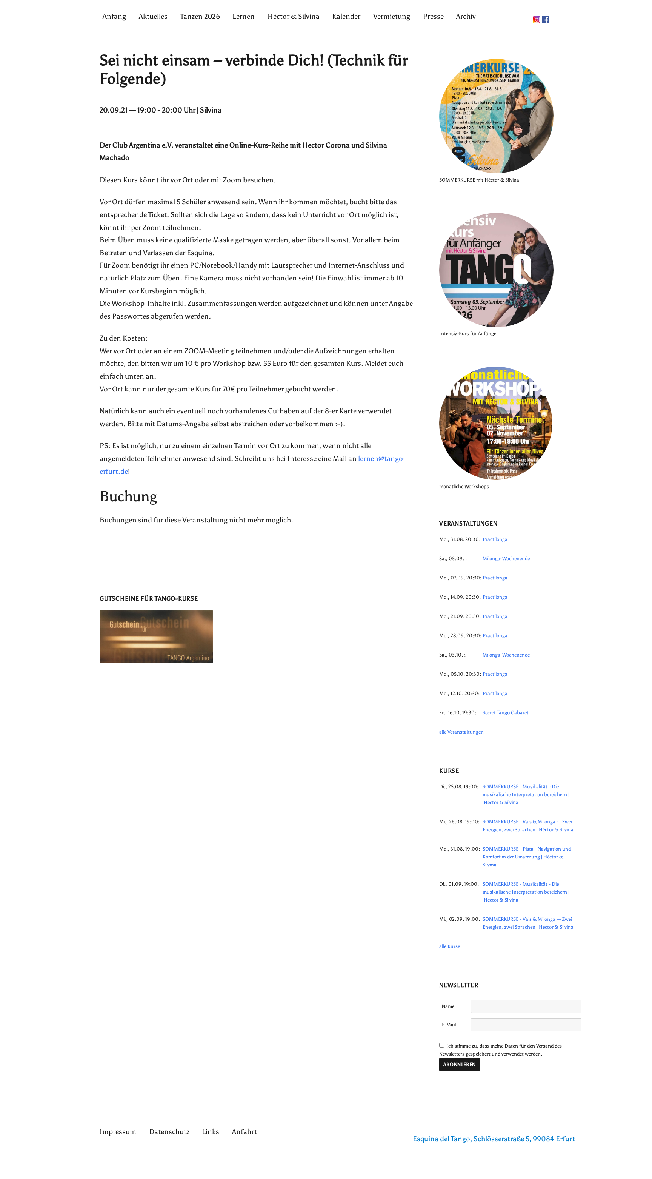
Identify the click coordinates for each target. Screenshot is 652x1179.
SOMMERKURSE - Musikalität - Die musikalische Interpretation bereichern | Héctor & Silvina (526, 794)
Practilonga (495, 539)
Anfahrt (244, 1131)
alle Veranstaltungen (461, 732)
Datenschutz (169, 1131)
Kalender (346, 16)
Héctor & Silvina (294, 16)
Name (448, 1006)
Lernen (243, 16)
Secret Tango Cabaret (506, 712)
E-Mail (449, 1025)
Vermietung (391, 16)
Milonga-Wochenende (506, 558)
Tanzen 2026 (200, 16)
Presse (433, 16)
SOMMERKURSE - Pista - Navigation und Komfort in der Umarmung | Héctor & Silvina (527, 857)
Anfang (114, 16)
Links (210, 1131)
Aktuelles (153, 16)
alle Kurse (449, 946)
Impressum (118, 1131)
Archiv (466, 16)
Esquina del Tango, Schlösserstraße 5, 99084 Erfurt (494, 1138)
